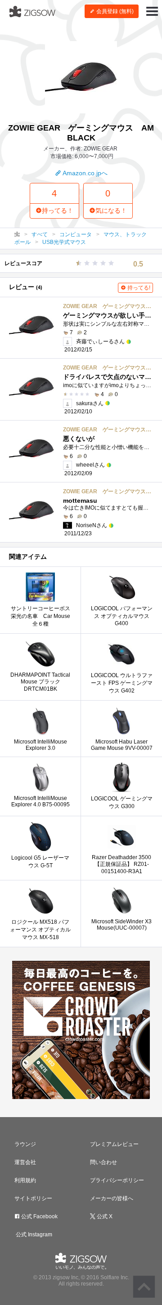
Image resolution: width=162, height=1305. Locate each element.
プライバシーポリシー (117, 1180)
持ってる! (138, 288)
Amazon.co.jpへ (84, 173)
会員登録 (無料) (114, 11)
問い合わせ (103, 1162)
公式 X (103, 1216)
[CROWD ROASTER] (81, 1030)
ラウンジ (25, 1144)
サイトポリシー (33, 1198)
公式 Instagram (33, 1234)
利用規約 (25, 1180)
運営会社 (25, 1162)
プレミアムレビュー (114, 1144)
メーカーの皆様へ (111, 1198)
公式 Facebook (39, 1216)
